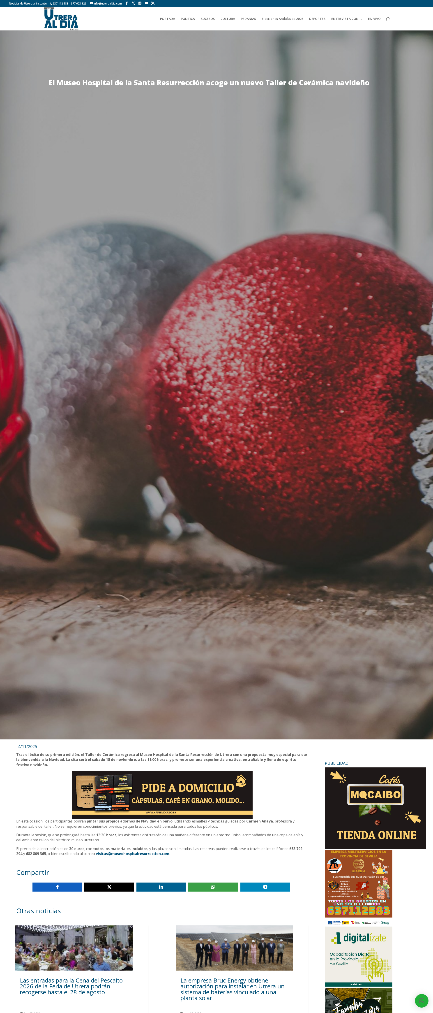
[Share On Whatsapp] (213, 887)
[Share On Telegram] (265, 887)
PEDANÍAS (248, 19)
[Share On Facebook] (57, 887)
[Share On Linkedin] (161, 887)
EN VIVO (374, 19)
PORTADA (167, 19)
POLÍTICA (188, 19)
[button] (421, 1001)
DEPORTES (317, 19)
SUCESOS (208, 19)
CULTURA (228, 19)
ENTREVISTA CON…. (346, 19)
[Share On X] (109, 887)
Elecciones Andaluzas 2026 (282, 19)
